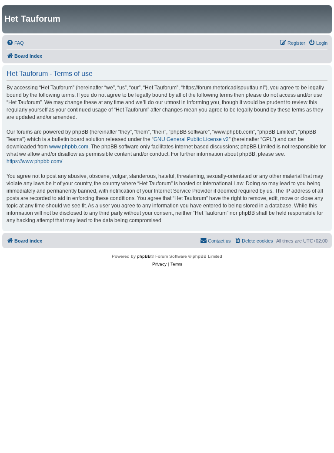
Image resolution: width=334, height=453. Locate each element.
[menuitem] (15, 43)
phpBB (144, 256)
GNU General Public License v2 (191, 139)
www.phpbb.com (68, 147)
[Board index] (9, 9)
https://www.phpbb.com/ (34, 161)
